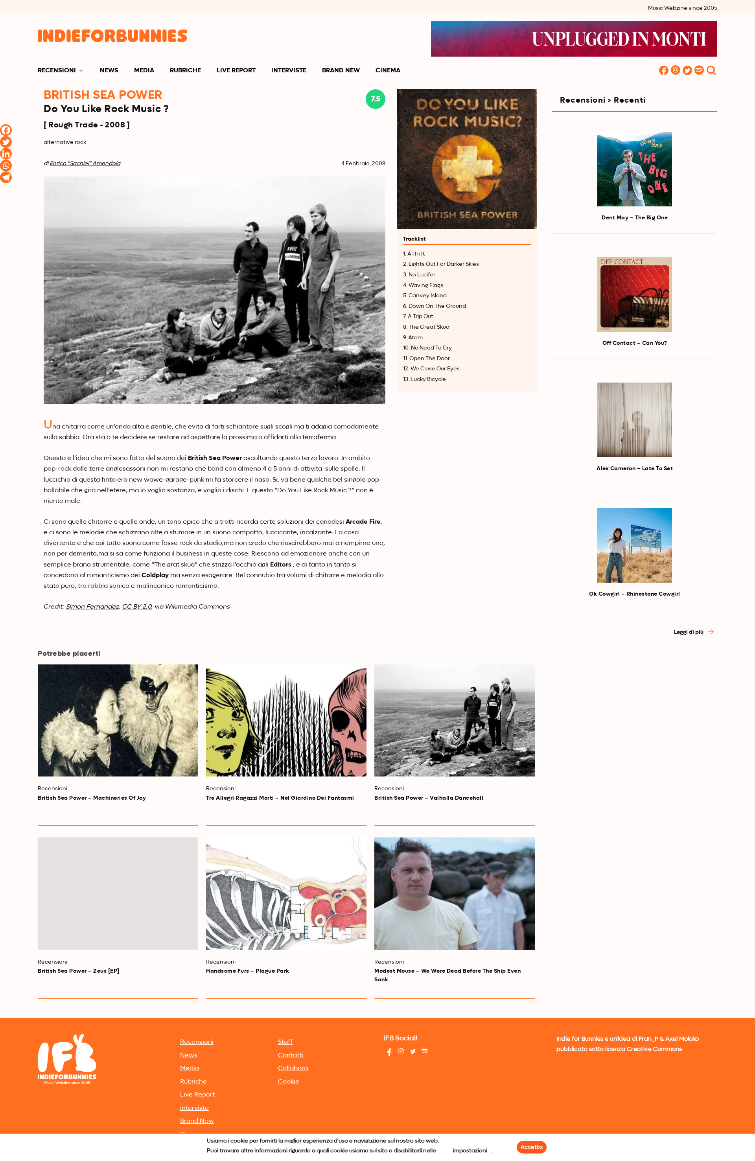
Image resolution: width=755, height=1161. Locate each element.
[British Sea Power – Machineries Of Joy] (118, 720)
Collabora (293, 1068)
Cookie (288, 1082)
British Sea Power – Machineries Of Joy (92, 798)
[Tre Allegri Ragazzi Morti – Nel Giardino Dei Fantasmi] (286, 720)
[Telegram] (6, 177)
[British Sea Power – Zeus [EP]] (118, 893)
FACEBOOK (664, 70)
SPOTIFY (699, 70)
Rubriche (185, 71)
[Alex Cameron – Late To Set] (634, 420)
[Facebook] (6, 130)
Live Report (236, 71)
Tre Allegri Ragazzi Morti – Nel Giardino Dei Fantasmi (280, 798)
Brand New (341, 71)
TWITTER (687, 70)
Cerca (711, 70)
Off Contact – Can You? (634, 343)
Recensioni (57, 71)
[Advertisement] (634, 713)
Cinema (388, 71)
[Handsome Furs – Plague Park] (286, 893)
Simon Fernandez (92, 607)
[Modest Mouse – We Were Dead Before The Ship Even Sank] (454, 893)
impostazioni (470, 1151)
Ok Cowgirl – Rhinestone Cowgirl (634, 594)
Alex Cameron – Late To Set (635, 468)
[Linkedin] (6, 154)
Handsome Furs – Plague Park (247, 971)
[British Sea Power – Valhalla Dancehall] (454, 720)
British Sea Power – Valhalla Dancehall (428, 798)
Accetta (532, 1147)
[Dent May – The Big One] (634, 169)
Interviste (288, 71)
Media (144, 71)
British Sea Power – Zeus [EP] (79, 971)
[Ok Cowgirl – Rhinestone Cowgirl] (634, 545)
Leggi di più (689, 632)
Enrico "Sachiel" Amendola (85, 163)
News (109, 71)
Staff (285, 1042)
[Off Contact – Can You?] (634, 294)
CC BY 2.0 (136, 607)
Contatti (290, 1055)
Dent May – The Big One (635, 218)
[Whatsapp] (6, 165)
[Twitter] (6, 142)
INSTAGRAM (675, 70)
